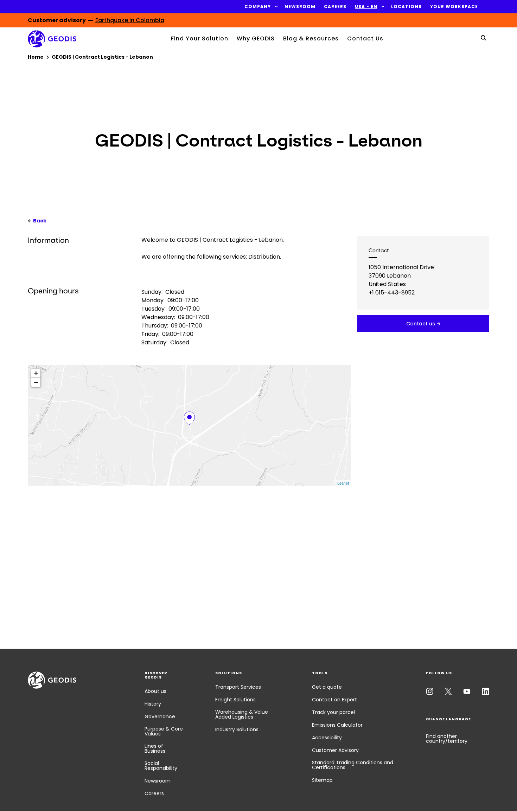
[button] (257, 7)
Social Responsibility (161, 766)
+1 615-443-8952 (392, 292)
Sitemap (322, 780)
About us (155, 691)
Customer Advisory (335, 750)
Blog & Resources (311, 38)
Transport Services (238, 687)
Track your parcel (333, 712)
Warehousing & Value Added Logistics (241, 714)
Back (39, 220)
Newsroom (158, 780)
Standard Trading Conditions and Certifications (352, 765)
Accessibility (327, 737)
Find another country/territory (446, 739)
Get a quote (327, 687)
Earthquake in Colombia (129, 20)
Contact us (420, 323)
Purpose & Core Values (164, 731)
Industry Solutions (236, 729)
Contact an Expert (334, 699)
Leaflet (343, 483)
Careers (154, 793)
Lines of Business (155, 748)
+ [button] (36, 373)
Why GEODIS (256, 38)
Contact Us (365, 38)
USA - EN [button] (366, 7)
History (153, 703)
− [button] (36, 382)
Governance (160, 716)
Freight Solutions (235, 699)
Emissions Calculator (337, 724)
